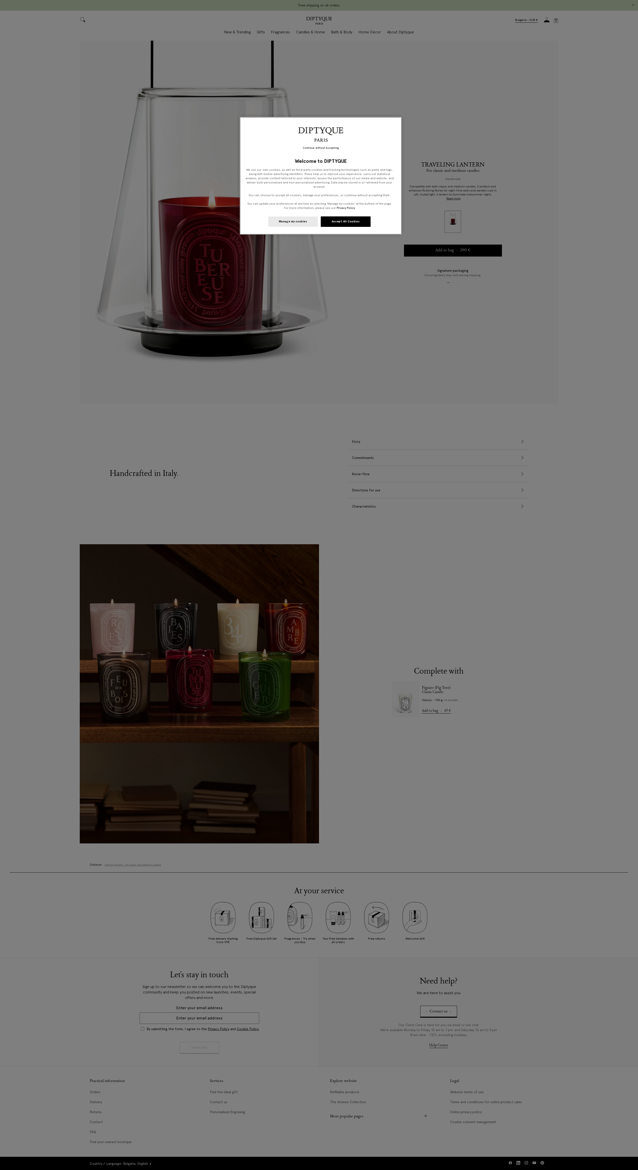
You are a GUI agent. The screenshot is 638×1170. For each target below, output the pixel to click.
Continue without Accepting (321, 148)
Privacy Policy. (346, 208)
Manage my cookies (293, 221)
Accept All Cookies (346, 221)
